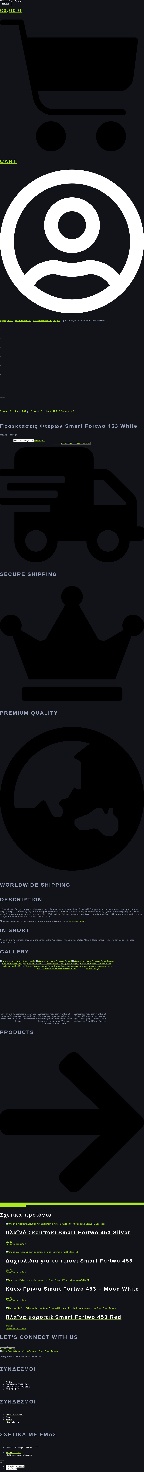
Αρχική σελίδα (6, 320)
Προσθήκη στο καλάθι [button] (16, 1244)
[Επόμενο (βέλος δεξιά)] (1, 1462)
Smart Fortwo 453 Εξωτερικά (46, 320)
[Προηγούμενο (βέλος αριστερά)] (0, 1462)
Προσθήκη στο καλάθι (75, 443)
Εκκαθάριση (39, 440)
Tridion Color (6, 440)
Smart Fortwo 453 (23, 320)
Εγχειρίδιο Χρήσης (77, 921)
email (2, 1346)
